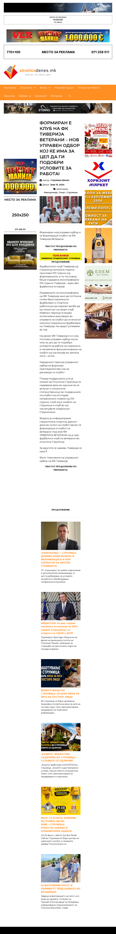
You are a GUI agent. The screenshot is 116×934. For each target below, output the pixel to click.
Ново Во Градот (64, 87)
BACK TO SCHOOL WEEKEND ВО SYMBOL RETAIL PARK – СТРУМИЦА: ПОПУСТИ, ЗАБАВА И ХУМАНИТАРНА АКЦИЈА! (58, 824)
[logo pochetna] (30, 71)
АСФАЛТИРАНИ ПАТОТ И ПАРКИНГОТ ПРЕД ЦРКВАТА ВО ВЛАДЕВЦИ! (60, 888)
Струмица (72, 192)
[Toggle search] (70, 96)
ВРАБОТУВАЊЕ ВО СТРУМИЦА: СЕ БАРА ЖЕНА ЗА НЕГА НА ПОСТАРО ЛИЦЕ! (60, 693)
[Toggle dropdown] (35, 88)
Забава (23, 95)
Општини (26, 87)
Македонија (50, 192)
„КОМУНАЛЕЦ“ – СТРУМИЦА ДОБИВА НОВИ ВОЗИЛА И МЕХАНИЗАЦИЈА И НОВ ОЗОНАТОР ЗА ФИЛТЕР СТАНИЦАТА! (58, 559)
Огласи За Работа (88, 87)
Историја (56, 95)
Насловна (10, 87)
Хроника (9, 95)
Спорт (62, 192)
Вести (43, 87)
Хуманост (41, 95)
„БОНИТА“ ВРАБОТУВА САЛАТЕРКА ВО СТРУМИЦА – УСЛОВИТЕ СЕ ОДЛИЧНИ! (59, 757)
